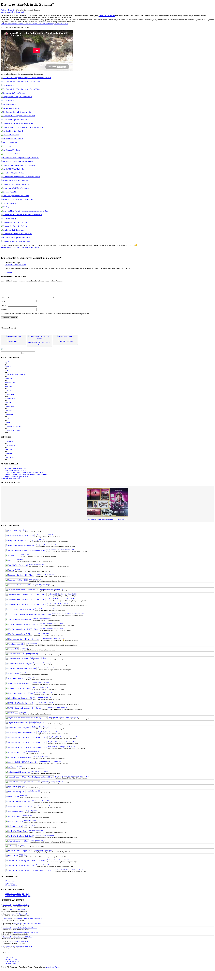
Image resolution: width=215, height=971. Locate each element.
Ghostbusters (10, 382)
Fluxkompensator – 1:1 (32, 653)
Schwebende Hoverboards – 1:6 (40, 801)
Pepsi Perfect (21, 786)
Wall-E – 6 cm (23, 855)
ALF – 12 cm (22, 530)
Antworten (9, 272)
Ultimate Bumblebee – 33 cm (37, 840)
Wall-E (7, 422)
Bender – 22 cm (24, 554)
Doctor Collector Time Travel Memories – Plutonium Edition (26, 474)
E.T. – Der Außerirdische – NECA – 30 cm (51, 628)
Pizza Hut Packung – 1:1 (33, 791)
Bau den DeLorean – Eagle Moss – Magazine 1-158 (60, 550)
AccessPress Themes (52, 967)
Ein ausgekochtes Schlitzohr (15, 374)
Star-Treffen (9, 457)
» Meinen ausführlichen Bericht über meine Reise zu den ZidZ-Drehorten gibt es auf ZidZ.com (34, 24)
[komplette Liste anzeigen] (10, 478)
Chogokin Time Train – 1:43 (15, 468)
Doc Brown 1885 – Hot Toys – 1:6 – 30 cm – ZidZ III (62, 594)
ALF (7, 362)
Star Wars (8, 410)
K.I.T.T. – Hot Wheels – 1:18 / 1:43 (43, 702)
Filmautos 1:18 (24, 648)
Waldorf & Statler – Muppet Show (42, 850)
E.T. (6, 370)
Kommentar (6, 297)
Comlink (17, 569)
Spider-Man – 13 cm (29, 825)
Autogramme (10, 445)
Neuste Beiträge (11, 885)
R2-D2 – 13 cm (24, 796)
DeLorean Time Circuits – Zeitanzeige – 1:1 (51, 589)
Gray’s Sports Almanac (32, 678)
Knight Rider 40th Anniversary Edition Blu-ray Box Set (107, 519)
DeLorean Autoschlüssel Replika (41, 584)
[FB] (23, 894)
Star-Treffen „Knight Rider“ (36, 830)
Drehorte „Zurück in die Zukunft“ (42, 618)
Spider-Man (9, 406)
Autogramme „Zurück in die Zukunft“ (46, 545)
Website (3, 309)
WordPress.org (10, 963)
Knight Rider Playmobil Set (36, 722)
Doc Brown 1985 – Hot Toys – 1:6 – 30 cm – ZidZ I (60, 599)
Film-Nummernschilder (32, 643)
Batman (8, 366)
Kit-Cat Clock (23, 712)
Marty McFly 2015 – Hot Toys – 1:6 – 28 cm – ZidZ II (62, 746)
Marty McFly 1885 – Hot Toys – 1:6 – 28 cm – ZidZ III (63, 737)
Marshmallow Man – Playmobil (40, 727)
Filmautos (8, 453)
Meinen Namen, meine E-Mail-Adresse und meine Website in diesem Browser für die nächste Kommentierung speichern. (46, 314)
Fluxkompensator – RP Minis (15, 470)
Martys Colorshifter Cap (32, 751)
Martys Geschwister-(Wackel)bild (42, 756)
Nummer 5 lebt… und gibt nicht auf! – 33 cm (53, 781)
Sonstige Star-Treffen (30, 820)
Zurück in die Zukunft (16, 12)
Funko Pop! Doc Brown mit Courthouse (48, 668)
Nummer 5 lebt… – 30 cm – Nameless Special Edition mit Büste (72, 776)
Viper (7, 418)
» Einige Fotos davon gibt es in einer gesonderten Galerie (21, 247)
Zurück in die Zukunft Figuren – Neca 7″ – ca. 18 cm (24, 472)
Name (3, 301)
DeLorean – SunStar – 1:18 (36, 579)
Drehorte (11, 10)
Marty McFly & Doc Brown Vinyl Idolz (48, 732)
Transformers (10, 414)
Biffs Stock (20, 559)
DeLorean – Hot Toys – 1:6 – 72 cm (44, 574)
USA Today (21, 845)
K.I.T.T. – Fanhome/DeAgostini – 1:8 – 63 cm (54, 707)
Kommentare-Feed (12, 961)
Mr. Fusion (20, 766)
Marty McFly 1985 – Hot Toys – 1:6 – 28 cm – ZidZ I (62, 742)
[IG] (27, 894)
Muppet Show (10, 398)
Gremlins (8, 386)
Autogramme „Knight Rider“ (37, 540)
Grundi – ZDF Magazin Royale (16, 476)
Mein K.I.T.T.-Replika (13, 894)
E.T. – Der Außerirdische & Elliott (42, 633)
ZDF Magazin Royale (13, 427)
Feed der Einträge (11, 959)
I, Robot (8, 390)
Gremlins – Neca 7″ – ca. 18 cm (40, 682)
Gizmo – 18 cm (24, 673)
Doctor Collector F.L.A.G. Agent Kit (45, 609)
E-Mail (4, 305)
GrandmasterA (7, 905)
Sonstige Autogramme (31, 811)
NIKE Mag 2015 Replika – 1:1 (39, 771)
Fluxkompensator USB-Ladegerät (42, 663)
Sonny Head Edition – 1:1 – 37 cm (43, 806)
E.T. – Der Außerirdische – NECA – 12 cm (51, 623)
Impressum (9, 883)
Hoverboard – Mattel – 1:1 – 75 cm (43, 692)
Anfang (3, 10)
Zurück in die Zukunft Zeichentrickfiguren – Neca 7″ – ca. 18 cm (72, 870)
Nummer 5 (9, 402)
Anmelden (9, 957)
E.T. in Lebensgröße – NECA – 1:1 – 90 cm (52, 638)
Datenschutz (9, 881)
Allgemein (9, 441)
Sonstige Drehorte (27, 815)
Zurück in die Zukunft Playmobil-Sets (46, 865)
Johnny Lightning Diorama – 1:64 (42, 697)
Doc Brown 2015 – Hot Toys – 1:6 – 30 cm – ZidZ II (61, 604)
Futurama (8, 378)
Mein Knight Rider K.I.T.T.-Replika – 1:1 (50, 761)
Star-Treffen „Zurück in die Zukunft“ (45, 835)
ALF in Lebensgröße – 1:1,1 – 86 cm (45, 535)
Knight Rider (10, 394)
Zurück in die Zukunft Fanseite (16, 896)
